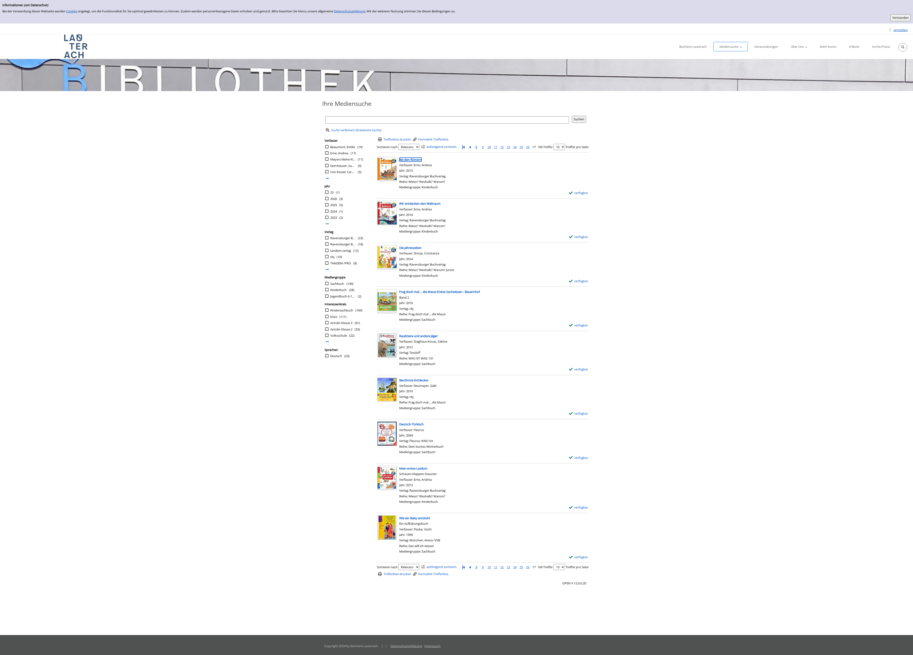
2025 (333, 205)
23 (332, 192)
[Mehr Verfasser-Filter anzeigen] (327, 178)
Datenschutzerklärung (349, 11)
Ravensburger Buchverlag (342, 238)
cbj (332, 257)
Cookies (71, 11)
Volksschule (338, 335)
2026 (333, 199)
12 (502, 147)
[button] (902, 47)
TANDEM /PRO (340, 263)
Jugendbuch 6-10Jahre (342, 296)
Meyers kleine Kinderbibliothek (342, 159)
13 (508, 147)
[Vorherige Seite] (470, 147)
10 (489, 147)
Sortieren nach (387, 147)
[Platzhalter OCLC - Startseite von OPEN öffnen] (76, 46)
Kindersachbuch (341, 310)
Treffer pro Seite (577, 147)
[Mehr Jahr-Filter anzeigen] (327, 224)
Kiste (333, 317)
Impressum (432, 646)
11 (495, 147)
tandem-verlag (340, 250)
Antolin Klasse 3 (341, 323)
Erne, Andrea (339, 153)
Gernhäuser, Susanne (342, 166)
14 (514, 147)
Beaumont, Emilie (342, 147)
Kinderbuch (338, 290)
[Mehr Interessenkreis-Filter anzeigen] (327, 341)
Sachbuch (337, 283)
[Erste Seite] (463, 147)
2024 (333, 211)
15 (521, 147)
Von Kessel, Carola (342, 172)
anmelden (901, 30)
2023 (333, 217)
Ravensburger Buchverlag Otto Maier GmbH (342, 244)
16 (527, 147)
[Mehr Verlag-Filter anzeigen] (327, 269)
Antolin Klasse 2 (341, 329)
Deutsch (336, 356)
